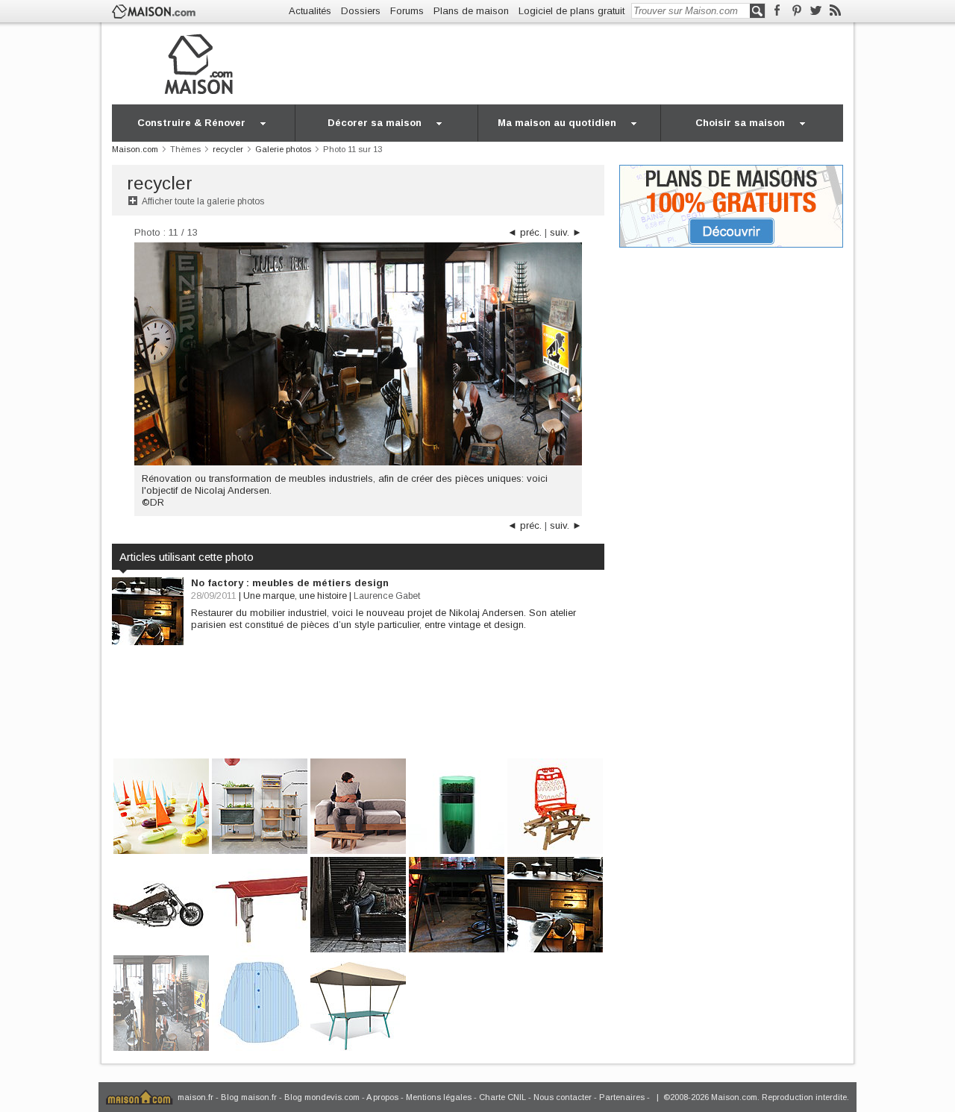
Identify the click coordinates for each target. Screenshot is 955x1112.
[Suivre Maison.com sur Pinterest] (796, 10)
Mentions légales (439, 1097)
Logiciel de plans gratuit (571, 10)
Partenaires (622, 1097)
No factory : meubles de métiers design (290, 582)
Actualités (310, 10)
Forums (407, 10)
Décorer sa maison (375, 122)
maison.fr (195, 1097)
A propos (382, 1097)
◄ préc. (524, 232)
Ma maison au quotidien (557, 122)
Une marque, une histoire (295, 596)
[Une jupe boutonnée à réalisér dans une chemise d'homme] (259, 1002)
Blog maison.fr (249, 1097)
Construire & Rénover (191, 122)
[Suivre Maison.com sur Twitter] (816, 10)
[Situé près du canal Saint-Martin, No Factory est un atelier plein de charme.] (456, 903)
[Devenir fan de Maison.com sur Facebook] (777, 10)
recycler (159, 183)
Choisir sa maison (740, 122)
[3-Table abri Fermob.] (358, 1002)
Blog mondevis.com (322, 1097)
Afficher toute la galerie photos (203, 201)
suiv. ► (566, 232)
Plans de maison (471, 10)
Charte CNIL (502, 1097)
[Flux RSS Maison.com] (835, 10)
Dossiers (361, 10)
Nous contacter (562, 1097)
